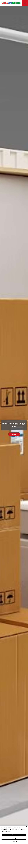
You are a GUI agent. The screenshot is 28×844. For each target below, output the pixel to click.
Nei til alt (14, 838)
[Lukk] (26, 828)
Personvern (7, 831)
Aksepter (14, 835)
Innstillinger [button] (14, 841)
